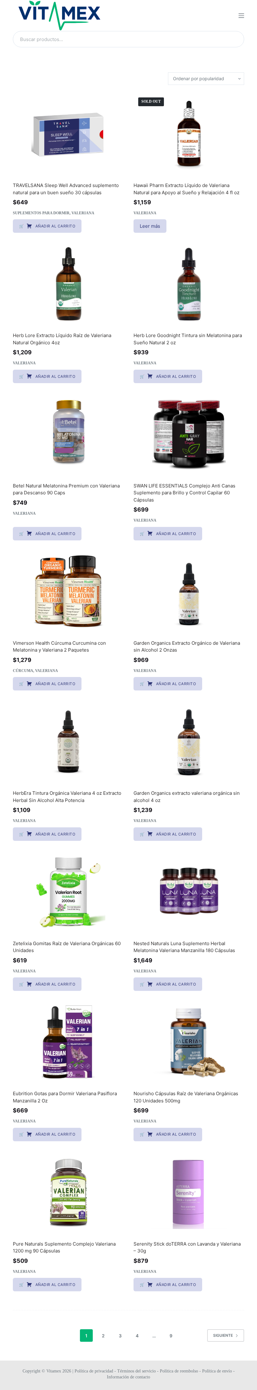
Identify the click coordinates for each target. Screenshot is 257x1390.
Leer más (150, 226)
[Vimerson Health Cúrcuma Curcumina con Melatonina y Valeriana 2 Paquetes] (68, 591)
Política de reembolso (179, 1371)
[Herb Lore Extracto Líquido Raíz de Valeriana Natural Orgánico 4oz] (68, 283)
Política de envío (217, 1371)
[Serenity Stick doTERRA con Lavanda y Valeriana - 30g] (189, 1192)
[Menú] (241, 15)
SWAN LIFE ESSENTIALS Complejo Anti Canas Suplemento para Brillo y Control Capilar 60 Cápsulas (184, 493)
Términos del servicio (136, 1371)
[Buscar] (236, 39)
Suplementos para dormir (41, 213)
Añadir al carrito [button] (55, 226)
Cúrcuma (23, 671)
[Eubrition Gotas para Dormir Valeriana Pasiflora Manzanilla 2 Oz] (68, 1041)
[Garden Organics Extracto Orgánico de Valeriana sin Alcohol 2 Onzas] (189, 591)
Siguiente (223, 1335)
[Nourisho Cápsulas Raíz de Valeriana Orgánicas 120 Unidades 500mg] (189, 1041)
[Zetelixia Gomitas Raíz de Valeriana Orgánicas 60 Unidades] (68, 891)
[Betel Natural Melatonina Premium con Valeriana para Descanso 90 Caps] (68, 434)
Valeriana (82, 213)
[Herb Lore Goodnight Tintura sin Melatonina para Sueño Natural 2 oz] (189, 283)
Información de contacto (128, 1377)
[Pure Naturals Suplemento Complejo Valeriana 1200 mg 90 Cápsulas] (68, 1192)
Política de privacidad (94, 1371)
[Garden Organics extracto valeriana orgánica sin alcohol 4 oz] (189, 741)
